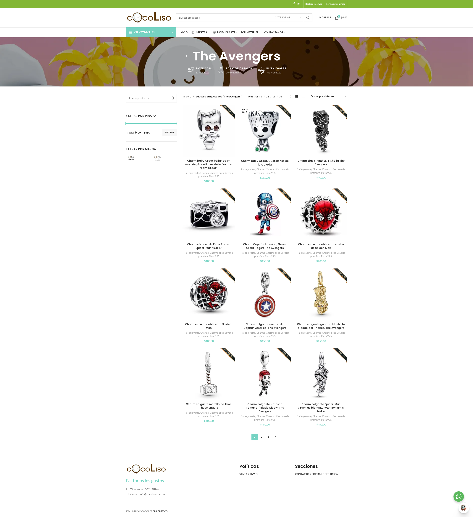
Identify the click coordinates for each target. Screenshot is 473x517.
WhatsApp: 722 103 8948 (145, 489)
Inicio (186, 96)
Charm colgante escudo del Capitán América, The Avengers (264, 326)
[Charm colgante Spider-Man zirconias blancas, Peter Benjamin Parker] (321, 374)
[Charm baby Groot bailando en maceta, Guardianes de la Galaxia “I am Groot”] (209, 131)
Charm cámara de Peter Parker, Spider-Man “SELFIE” (208, 246)
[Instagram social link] (298, 4)
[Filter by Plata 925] (138, 158)
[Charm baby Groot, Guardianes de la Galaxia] (265, 131)
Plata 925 (214, 176)
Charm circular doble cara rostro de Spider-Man (321, 246)
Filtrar (169, 132)
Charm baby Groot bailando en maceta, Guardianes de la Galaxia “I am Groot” (208, 164)
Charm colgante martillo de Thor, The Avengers (209, 406)
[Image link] (146, 468)
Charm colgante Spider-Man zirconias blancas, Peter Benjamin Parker (321, 407)
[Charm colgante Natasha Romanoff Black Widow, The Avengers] (265, 374)
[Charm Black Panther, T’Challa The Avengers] (321, 131)
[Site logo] (149, 17)
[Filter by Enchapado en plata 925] (164, 158)
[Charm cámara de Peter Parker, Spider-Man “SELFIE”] (209, 214)
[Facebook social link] (294, 4)
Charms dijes (217, 172)
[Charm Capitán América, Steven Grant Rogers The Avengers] (265, 214)
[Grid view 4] (303, 96)
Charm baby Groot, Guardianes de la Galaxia (265, 162)
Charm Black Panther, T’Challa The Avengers (321, 162)
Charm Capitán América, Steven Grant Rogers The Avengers (265, 246)
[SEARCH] (308, 17)
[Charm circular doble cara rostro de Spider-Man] (321, 214)
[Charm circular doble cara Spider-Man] (209, 294)
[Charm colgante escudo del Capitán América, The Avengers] (265, 294)
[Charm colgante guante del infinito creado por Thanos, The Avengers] (321, 294)
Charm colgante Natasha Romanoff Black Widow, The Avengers (265, 407)
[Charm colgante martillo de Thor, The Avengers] (209, 374)
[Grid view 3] (296, 96)
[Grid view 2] (290, 96)
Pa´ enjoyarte (192, 172)
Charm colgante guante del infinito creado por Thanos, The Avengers (321, 326)
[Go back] (188, 56)
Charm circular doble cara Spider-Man (208, 326)
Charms (204, 172)
